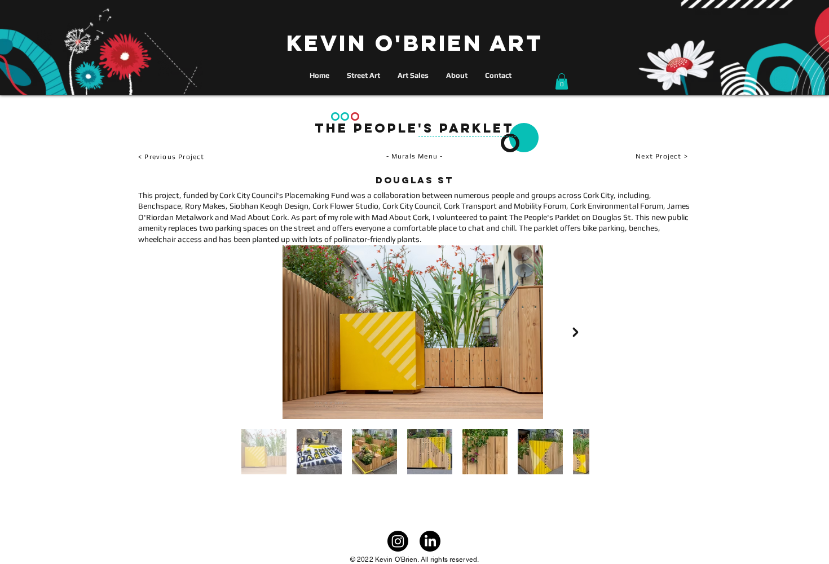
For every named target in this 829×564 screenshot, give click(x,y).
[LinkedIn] (430, 541)
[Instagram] (397, 541)
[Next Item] (575, 332)
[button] (561, 81)
